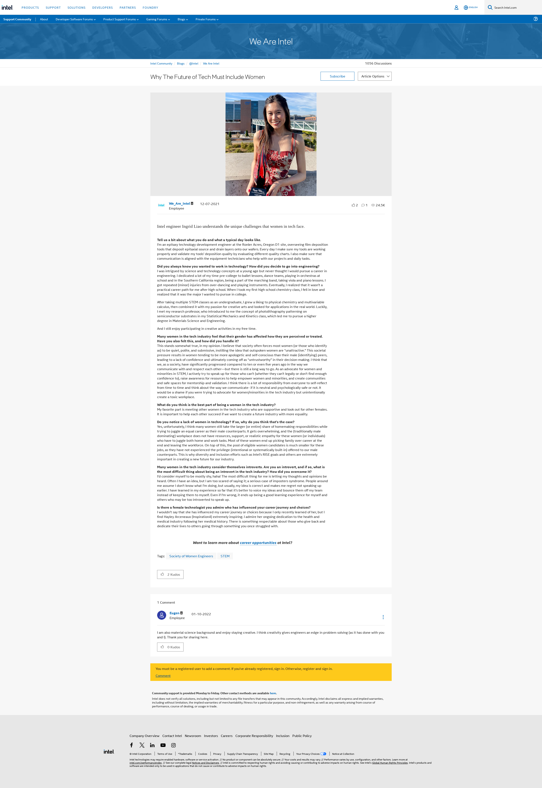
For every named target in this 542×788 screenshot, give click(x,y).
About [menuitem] (44, 19)
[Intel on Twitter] (142, 745)
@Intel (193, 63)
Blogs (181, 63)
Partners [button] (128, 7)
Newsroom (193, 735)
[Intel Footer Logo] (109, 751)
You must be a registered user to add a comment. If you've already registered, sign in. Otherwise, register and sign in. (244, 669)
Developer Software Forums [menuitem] (74, 19)
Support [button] (53, 7)
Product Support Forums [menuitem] (119, 19)
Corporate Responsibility (254, 735)
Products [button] (30, 7)
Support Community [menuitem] (17, 19)
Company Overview (144, 735)
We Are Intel (211, 63)
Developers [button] (102, 7)
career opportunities (258, 542)
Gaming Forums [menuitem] (156, 19)
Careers (226, 735)
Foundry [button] (150, 7)
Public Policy (302, 735)
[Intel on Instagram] (173, 745)
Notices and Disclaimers (205, 762)
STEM (225, 555)
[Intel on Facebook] (131, 745)
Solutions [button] (77, 7)
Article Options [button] (372, 76)
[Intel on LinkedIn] (152, 745)
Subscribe (337, 76)
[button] (162, 574)
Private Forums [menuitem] (206, 19)
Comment (163, 675)
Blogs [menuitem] (181, 19)
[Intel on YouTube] (163, 745)
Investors (211, 735)
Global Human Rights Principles (390, 762)
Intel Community (161, 63)
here (273, 693)
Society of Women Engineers (191, 555)
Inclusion (282, 735)
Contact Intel (172, 735)
